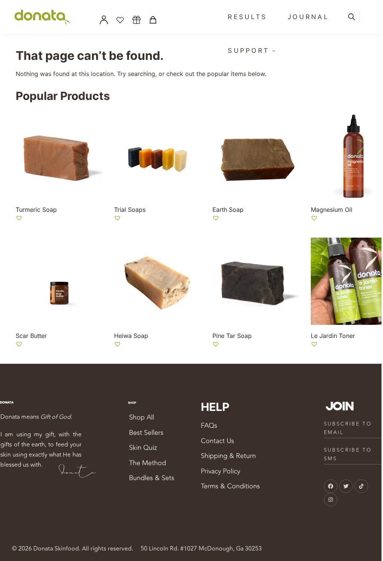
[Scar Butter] (59, 281)
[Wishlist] (120, 19)
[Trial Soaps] (157, 155)
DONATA (6, 402)
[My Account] (103, 19)
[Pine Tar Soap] (256, 281)
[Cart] (152, 19)
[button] (19, 217)
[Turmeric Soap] (59, 155)
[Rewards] (136, 19)
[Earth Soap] (256, 155)
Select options (59, 230)
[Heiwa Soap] (157, 281)
